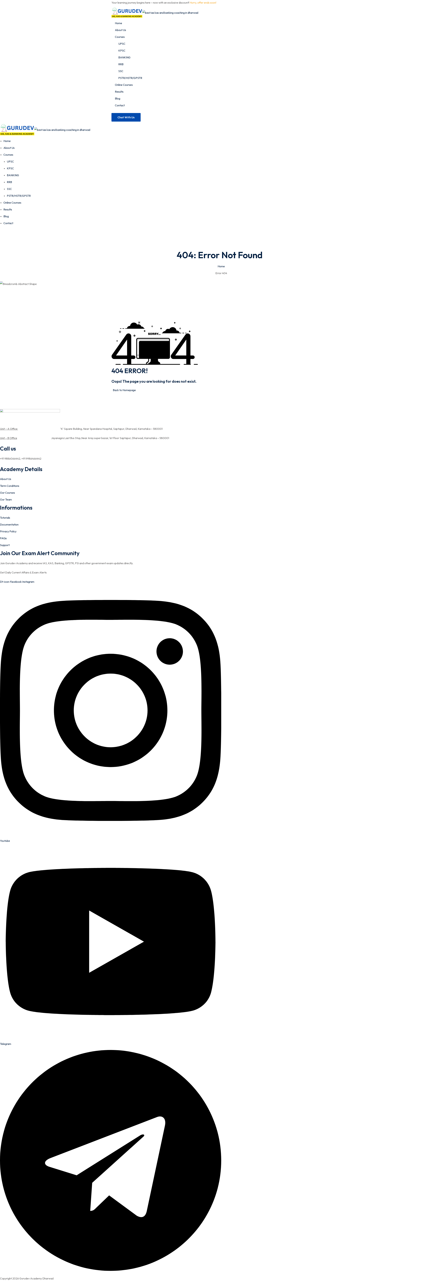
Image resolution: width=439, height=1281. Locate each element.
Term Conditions (9, 486)
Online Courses (124, 84)
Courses (120, 37)
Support (5, 545)
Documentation (9, 524)
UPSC (121, 43)
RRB (120, 64)
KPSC (121, 50)
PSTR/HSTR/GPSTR (130, 78)
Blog (117, 98)
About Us (120, 30)
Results (119, 91)
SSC (120, 71)
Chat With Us (126, 117)
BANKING (124, 57)
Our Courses (7, 492)
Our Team (6, 499)
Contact (120, 105)
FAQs (3, 538)
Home (118, 23)
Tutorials (5, 517)
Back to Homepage (124, 390)
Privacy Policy (8, 531)
